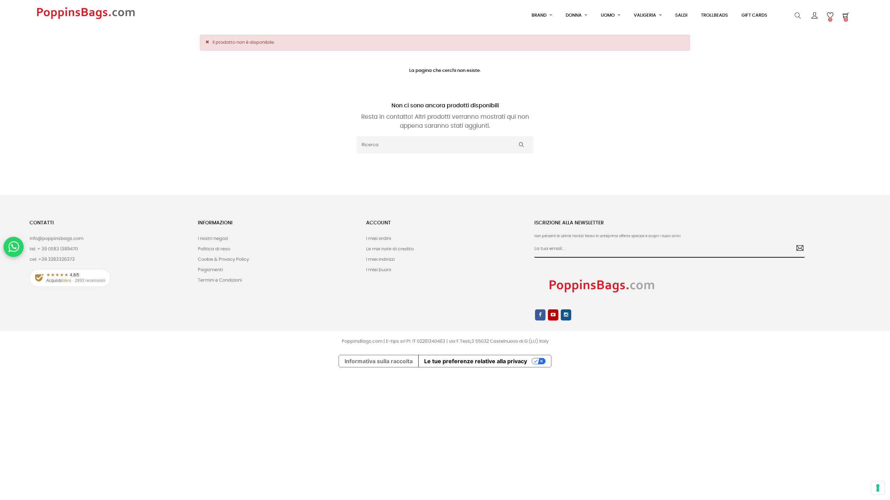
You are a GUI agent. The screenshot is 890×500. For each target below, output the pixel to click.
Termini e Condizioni (220, 280)
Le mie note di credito (390, 249)
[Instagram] (566, 314)
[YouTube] (553, 314)
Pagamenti (210, 270)
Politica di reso (214, 249)
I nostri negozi (213, 238)
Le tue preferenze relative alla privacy (475, 361)
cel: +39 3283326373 (52, 259)
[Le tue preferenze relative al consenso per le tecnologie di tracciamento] (877, 487)
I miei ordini (378, 238)
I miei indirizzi (380, 259)
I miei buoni (378, 270)
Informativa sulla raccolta (379, 361)
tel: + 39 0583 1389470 (54, 249)
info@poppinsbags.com (56, 238)
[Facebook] (540, 314)
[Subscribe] (797, 249)
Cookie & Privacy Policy (223, 259)
